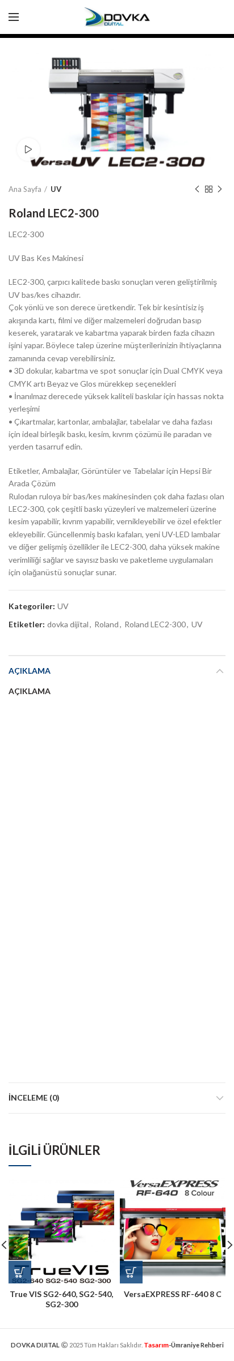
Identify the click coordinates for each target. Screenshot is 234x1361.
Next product (219, 189)
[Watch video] (28, 149)
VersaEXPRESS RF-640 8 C (173, 1294)
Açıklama (30, 670)
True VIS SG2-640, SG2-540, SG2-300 (61, 1299)
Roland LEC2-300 (155, 624)
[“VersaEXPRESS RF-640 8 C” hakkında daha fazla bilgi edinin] (131, 1272)
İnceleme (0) (34, 1097)
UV (56, 189)
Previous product (197, 189)
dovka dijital (68, 624)
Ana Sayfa (25, 189)
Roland (106, 624)
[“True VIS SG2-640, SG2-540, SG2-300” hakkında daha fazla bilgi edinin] (20, 1272)
